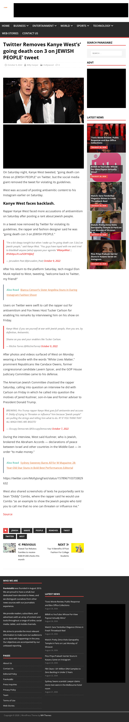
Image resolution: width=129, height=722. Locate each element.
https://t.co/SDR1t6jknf (22, 253)
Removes (53, 530)
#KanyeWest (63, 250)
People (39, 530)
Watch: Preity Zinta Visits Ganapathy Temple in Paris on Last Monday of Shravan (106, 227)
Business (20, 26)
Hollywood (48, 65)
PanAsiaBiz (8, 588)
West (22, 536)
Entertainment (43, 26)
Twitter (10, 536)
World (65, 26)
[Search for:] (106, 53)
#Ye (8, 253)
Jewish (14, 530)
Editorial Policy (10, 673)
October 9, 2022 (15, 65)
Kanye (27, 530)
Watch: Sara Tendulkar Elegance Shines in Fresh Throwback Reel (103, 198)
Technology (101, 26)
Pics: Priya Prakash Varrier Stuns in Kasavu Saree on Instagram (104, 256)
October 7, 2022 (60, 428)
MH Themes (46, 715)
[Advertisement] (71, 10)
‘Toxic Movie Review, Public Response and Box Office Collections (105, 140)
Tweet (67, 530)
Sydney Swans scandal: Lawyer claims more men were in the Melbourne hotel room (63, 685)
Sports (81, 26)
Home (6, 26)
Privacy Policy (9, 689)
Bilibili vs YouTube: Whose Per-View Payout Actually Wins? (104, 169)
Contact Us (30, 33)
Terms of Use (9, 700)
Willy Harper (32, 65)
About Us (7, 663)
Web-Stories (10, 33)
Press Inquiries (10, 684)
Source (7, 514)
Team (5, 695)
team (15, 595)
